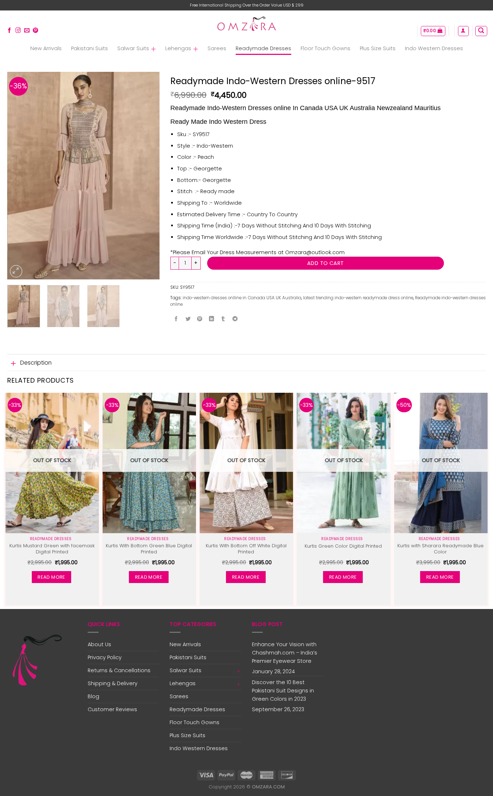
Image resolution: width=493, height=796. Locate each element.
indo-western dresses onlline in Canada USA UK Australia (242, 298)
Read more (51, 577)
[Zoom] (16, 271)
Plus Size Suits (378, 48)
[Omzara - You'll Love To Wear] (246, 25)
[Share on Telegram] (235, 319)
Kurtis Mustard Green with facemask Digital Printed (52, 549)
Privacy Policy (105, 657)
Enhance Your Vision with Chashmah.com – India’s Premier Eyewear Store (284, 653)
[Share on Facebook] (176, 319)
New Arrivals (46, 48)
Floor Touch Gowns (325, 48)
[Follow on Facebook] (9, 31)
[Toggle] (13, 363)
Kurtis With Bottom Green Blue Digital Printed (149, 549)
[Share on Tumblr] (223, 319)
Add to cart (325, 263)
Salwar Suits (133, 48)
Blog (93, 696)
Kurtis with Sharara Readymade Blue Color (440, 549)
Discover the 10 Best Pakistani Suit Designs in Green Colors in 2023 (283, 691)
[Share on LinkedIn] (211, 319)
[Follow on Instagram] (18, 31)
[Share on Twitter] (188, 319)
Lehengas (178, 48)
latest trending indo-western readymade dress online (358, 298)
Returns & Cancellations (119, 670)
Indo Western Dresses (434, 48)
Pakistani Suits (89, 48)
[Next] (147, 175)
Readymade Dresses (263, 48)
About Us (99, 644)
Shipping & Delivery (113, 683)
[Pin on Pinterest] (199, 319)
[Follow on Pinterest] (35, 31)
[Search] (481, 31)
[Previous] (19, 175)
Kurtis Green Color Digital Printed (343, 546)
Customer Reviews (112, 709)
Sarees (217, 48)
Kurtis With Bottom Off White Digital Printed (246, 549)
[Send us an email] (27, 31)
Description (36, 362)
